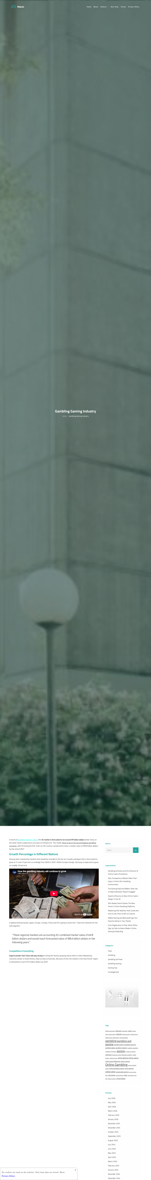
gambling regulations (110, 1051)
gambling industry (121, 1048)
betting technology (110, 1031)
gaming (121, 1051)
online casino (133, 1058)
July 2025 (111, 1144)
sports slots (131, 1075)
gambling (111, 1041)
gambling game (119, 1044)
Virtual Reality (120, 1078)
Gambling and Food (115, 959)
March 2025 (112, 1161)
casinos (118, 1034)
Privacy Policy (133, 7)
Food (110, 951)
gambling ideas (110, 1048)
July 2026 (111, 1098)
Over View (115, 7)
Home (89, 7)
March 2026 (112, 1111)
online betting (123, 1058)
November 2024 (114, 1178)
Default (103, 7)
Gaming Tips (112, 967)
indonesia (108, 1055)
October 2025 (113, 1132)
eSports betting (124, 1038)
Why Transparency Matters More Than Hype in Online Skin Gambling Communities (122, 881)
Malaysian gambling (127, 1055)
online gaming (129, 1068)
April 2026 (112, 1106)
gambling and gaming (118, 1042)
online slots (110, 1071)
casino (130, 1031)
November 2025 (114, 1127)
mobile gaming (113, 1058)
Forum (123, 7)
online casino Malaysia (112, 1061)
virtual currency (112, 1079)
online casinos (125, 1061)
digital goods (108, 1038)
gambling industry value (27, 840)
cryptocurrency (134, 1034)
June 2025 (112, 1148)
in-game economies (130, 1051)
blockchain (124, 1031)
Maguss (20, 6)
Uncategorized (113, 972)
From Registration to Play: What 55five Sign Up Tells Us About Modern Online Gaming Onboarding (122, 928)
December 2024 (114, 1174)
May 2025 (112, 1153)
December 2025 (114, 1123)
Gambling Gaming (114, 963)
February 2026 (113, 1115)
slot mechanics (120, 1075)
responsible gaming (122, 1072)
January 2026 (113, 1119)
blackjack (118, 1031)
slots (125, 1075)
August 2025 (113, 1140)
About (96, 7)
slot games (111, 1075)
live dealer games (116, 1055)
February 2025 (113, 1165)
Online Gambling (116, 1064)
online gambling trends (116, 1068)
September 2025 (114, 1136)
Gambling (111, 955)
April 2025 (112, 1157)
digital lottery (115, 1038)
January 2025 (113, 1169)
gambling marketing (133, 1048)
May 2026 (112, 1102)
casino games (112, 1034)
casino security (126, 1034)
